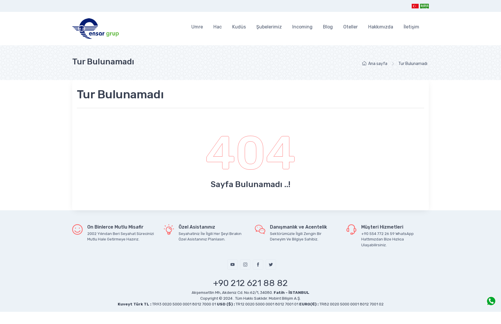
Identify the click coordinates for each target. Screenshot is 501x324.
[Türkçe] (415, 5)
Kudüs (239, 27)
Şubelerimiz (269, 27)
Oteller (350, 27)
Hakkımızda (380, 27)
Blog (328, 27)
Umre (197, 27)
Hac (217, 27)
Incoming (302, 27)
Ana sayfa (377, 63)
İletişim (411, 27)
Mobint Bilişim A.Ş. (285, 298)
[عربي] (424, 5)
